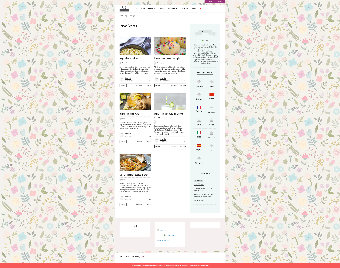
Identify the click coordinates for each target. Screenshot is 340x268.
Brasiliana (199, 99)
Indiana (211, 125)
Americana (199, 86)
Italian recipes (173, 9)
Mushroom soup (199, 200)
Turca (211, 150)
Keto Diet (185, 9)
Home (121, 16)
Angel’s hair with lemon (130, 58)
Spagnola (199, 150)
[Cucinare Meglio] (170, 235)
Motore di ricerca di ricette (163, 226)
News (194, 9)
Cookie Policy (135, 257)
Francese (199, 111)
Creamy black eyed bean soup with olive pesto (204, 189)
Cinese (211, 99)
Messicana (211, 138)
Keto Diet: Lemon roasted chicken (134, 175)
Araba (212, 86)
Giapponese (211, 112)
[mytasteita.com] (163, 240)
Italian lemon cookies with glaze (168, 58)
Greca (199, 125)
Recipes (161, 9)
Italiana (199, 137)
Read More (123, 85)
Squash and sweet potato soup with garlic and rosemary (204, 195)
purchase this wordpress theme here (199, 265)
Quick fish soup (199, 184)
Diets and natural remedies (145, 9)
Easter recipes (198, 180)
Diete (127, 257)
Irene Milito (128, 78)
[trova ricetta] (162, 230)
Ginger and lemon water (130, 113)
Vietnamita (199, 163)
